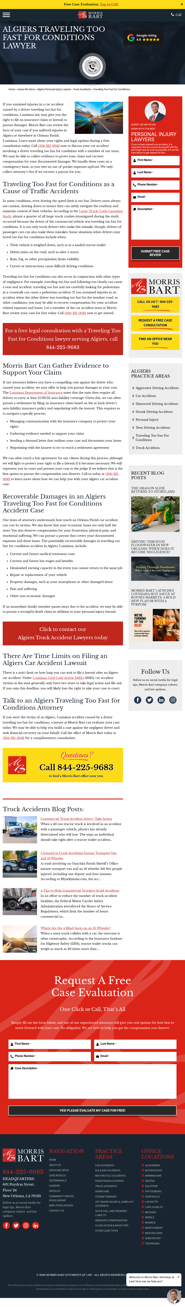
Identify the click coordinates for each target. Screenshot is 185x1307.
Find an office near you (155, 341)
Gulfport (151, 1186)
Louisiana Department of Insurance (36, 392)
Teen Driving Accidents (153, 427)
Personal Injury (147, 419)
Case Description (26, 1068)
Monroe (150, 1222)
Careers (54, 1185)
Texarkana (152, 1243)
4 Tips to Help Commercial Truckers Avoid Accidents (80, 890)
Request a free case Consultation (155, 323)
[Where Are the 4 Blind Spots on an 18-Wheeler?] (20, 939)
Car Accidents (146, 396)
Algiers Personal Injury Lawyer (54, 89)
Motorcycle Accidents (110, 1175)
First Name (145, 160)
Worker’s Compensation (111, 1220)
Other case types (106, 1230)
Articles (54, 1191)
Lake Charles (154, 1207)
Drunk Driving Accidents (154, 412)
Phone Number (148, 184)
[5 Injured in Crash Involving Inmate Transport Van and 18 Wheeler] (20, 864)
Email (141, 196)
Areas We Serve (26, 89)
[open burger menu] (6, 15)
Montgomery (154, 1227)
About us (55, 1165)
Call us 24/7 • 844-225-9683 (155, 304)
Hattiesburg (153, 1191)
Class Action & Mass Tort (111, 1225)
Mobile (149, 1217)
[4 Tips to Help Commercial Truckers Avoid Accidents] (20, 901)
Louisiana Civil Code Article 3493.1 (58, 678)
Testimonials (57, 1180)
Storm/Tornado (106, 1196)
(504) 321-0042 (49, 146)
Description (145, 209)
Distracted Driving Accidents (157, 404)
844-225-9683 (62, 347)
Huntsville (152, 1196)
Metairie (150, 1212)
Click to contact (58, 629)
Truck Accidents (82, 89)
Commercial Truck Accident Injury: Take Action (76, 819)
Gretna (150, 1180)
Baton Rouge (153, 1170)
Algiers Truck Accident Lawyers (55, 638)
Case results (57, 1175)
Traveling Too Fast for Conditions (152, 438)
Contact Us (56, 1210)
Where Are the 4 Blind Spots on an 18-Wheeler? (76, 928)
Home (11, 89)
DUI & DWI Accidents (107, 1170)
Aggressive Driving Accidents (157, 388)
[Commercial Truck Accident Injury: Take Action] (20, 829)
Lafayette (151, 1201)
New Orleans (153, 1233)
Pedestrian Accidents (109, 1180)
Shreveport (153, 1238)
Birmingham (153, 1175)
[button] (143, 37)
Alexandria (152, 1165)
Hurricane (102, 1191)
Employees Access (61, 1205)
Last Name (145, 172)
